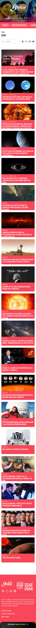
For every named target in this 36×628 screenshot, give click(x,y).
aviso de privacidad (8, 614)
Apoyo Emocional (19, 25)
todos (5, 25)
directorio (5, 617)
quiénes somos (6, 611)
